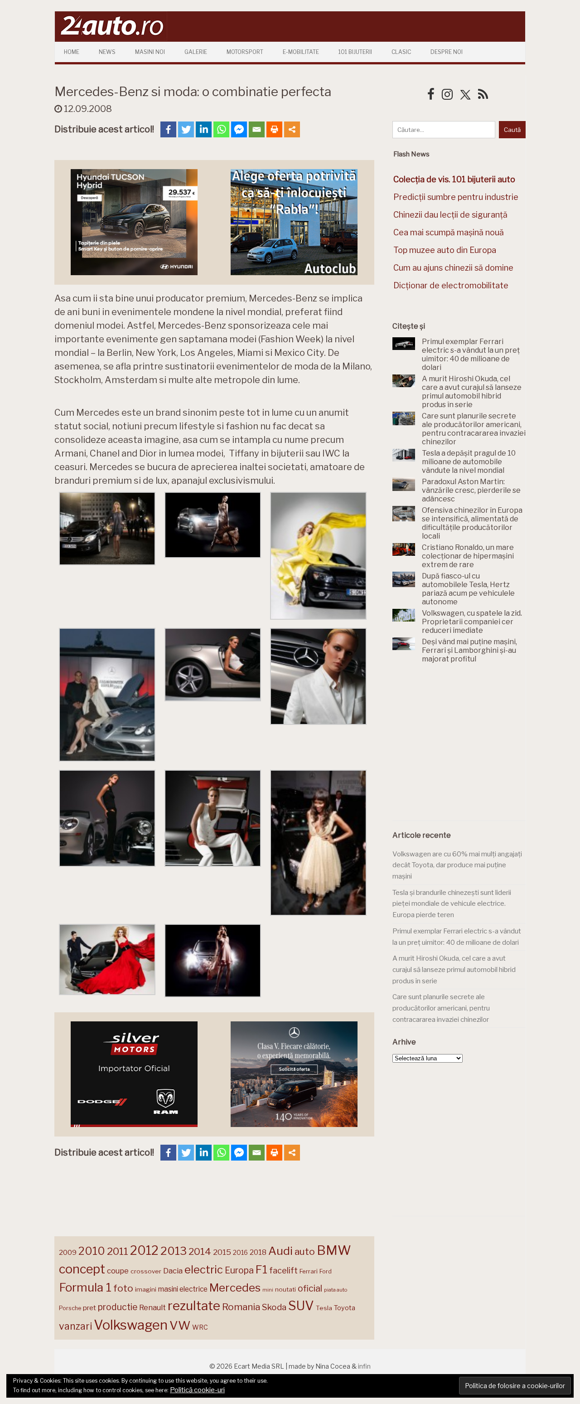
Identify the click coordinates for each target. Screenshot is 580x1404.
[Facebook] (168, 129)
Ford (325, 1271)
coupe (118, 1270)
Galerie (195, 52)
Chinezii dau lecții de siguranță (450, 214)
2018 (258, 1252)
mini (267, 1290)
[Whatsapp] (221, 129)
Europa (239, 1270)
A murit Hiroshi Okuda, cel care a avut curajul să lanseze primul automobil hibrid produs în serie (454, 969)
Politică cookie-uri (197, 1390)
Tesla (324, 1308)
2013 (173, 1251)
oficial (310, 1288)
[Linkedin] (204, 129)
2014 (199, 1251)
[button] (107, 530)
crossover (145, 1271)
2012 (144, 1250)
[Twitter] (186, 129)
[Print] (274, 129)
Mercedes (235, 1287)
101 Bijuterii (355, 52)
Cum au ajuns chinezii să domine (453, 267)
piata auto (335, 1290)
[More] (292, 129)
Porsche (70, 1308)
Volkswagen (131, 1325)
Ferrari (309, 1271)
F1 (261, 1269)
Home (71, 52)
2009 (68, 1252)
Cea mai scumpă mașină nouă (448, 232)
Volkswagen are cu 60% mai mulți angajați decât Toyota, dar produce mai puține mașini (457, 865)
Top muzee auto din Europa (444, 250)
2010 (91, 1251)
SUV (301, 1305)
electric (203, 1269)
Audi (280, 1251)
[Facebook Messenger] (239, 129)
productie (117, 1307)
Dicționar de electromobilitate (450, 285)
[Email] (257, 129)
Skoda (274, 1307)
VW (179, 1325)
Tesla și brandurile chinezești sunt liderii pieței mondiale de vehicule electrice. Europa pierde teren (451, 904)
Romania (241, 1306)
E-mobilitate (301, 52)
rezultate (194, 1305)
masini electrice (183, 1289)
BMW (334, 1250)
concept (82, 1269)
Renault (152, 1307)
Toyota (344, 1308)
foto (123, 1288)
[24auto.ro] (111, 38)
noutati (285, 1289)
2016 (240, 1252)
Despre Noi (446, 52)
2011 (117, 1251)
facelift (283, 1270)
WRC (200, 1327)
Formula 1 (85, 1287)
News (107, 52)
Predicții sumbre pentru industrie (455, 197)
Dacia (173, 1270)
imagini (145, 1289)
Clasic (401, 52)
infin (364, 1366)
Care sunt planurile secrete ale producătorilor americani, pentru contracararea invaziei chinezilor (441, 1008)
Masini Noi (150, 52)
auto (305, 1251)
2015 (222, 1252)
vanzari (75, 1326)
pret (89, 1307)
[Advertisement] (460, 747)
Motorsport (245, 52)
